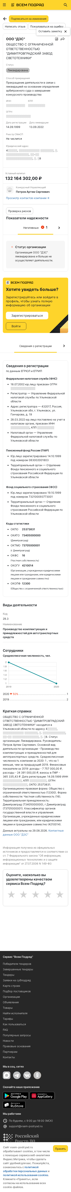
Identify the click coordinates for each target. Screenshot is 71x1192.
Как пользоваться (14, 1024)
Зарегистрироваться (27, 315)
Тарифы (8, 1018)
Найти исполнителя (15, 1013)
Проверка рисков (19, 211)
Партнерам (10, 1051)
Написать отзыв (15, 26)
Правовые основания (16, 1046)
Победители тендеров (17, 963)
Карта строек (11, 985)
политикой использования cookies (25, 1175)
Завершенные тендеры (18, 969)
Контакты (9, 1057)
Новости (8, 1040)
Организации (11, 996)
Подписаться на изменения (28, 18)
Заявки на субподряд (17, 980)
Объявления (11, 1002)
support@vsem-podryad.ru (26, 1126)
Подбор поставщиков (17, 991)
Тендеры (8, 974)
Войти (16, 326)
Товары (8, 1007)
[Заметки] (56, 39)
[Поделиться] (62, 39)
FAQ (5, 1029)
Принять (60, 1148)
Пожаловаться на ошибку (46, 26)
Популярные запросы (17, 1035)
